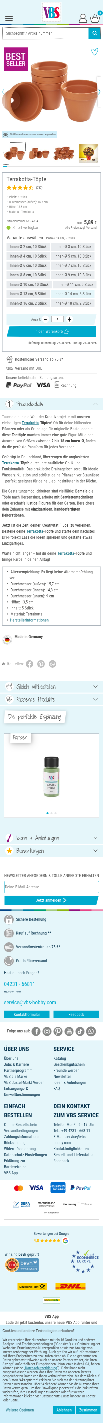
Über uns (11, 1058)
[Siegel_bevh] (22, 1264)
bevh (22, 1254)
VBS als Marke (15, 1076)
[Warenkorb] (95, 18)
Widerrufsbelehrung (20, 1148)
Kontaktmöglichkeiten (71, 1148)
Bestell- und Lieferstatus (73, 1154)
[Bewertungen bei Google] (51, 1237)
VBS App (11, 1172)
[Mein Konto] (83, 18)
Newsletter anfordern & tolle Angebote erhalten (51, 875)
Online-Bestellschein (20, 1124)
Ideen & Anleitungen (70, 1082)
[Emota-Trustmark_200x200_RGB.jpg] (84, 1261)
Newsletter (62, 1076)
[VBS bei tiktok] (80, 1031)
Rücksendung (15, 1142)
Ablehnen (64, 1410)
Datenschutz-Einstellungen (25, 1154)
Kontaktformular (27, 1014)
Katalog (60, 1058)
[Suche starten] (94, 33)
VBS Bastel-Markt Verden (24, 1082)
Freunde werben (67, 1070)
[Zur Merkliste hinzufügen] (94, 51)
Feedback (76, 1014)
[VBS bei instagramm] (47, 1031)
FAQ (57, 1088)
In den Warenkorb (48, 331)
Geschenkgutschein (69, 1064)
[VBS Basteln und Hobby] (52, 12)
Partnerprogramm (18, 1070)
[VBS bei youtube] (69, 1031)
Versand (91, 227)
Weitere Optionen (20, 1410)
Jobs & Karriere (16, 1064)
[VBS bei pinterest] (58, 1031)
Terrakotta (30, 422)
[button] (7, 92)
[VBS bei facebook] (36, 1031)
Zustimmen (88, 1410)
